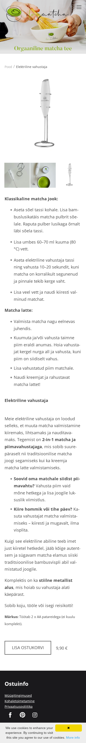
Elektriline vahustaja (31, 67)
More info (73, 737)
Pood (8, 67)
